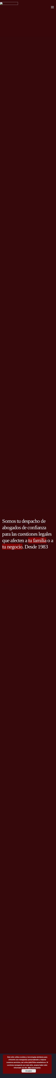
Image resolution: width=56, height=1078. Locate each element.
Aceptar (28, 1071)
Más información (34, 1068)
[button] (52, 7)
